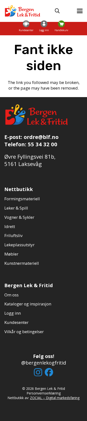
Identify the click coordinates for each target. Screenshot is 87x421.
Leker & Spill (16, 208)
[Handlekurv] (61, 23)
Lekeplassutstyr (19, 244)
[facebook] (49, 372)
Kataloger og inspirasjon (27, 304)
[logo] (22, 11)
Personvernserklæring (44, 393)
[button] (57, 11)
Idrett (9, 226)
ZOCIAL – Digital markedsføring (55, 397)
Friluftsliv (13, 235)
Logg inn (12, 313)
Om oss (11, 295)
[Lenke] (26, 28)
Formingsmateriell (22, 198)
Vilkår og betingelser (24, 331)
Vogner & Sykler (19, 217)
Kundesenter (16, 322)
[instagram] (38, 372)
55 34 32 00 (42, 144)
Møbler (11, 254)
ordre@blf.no (41, 136)
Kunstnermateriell (21, 263)
